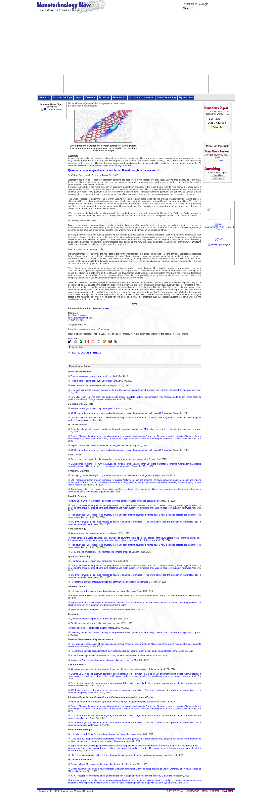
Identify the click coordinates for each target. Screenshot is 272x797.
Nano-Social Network (141, 97)
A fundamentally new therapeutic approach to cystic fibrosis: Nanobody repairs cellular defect (115, 501)
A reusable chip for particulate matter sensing (92, 385)
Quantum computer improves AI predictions (92, 376)
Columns (90, 97)
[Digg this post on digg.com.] (76, 342)
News (78, 97)
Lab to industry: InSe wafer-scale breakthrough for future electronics (104, 591)
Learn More (218, 160)
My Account (186, 97)
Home (71, 103)
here (107, 308)
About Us (44, 97)
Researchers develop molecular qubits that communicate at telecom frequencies (109, 459)
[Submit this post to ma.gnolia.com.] (105, 342)
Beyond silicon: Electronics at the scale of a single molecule (99, 445)
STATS (205, 791)
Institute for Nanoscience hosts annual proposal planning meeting (102, 660)
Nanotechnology (62, 97)
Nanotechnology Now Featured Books (219, 228)
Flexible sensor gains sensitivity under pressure (94, 381)
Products (104, 97)
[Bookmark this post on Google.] (88, 342)
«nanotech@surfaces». (120, 165)
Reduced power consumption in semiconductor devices (97, 609)
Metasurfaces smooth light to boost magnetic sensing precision (101, 552)
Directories (119, 97)
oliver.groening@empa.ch (80, 317)
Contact (102, 329)
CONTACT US (192, 791)
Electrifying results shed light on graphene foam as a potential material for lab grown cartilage (115, 475)
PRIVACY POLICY (175, 791)
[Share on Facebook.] (116, 342)
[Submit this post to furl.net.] (111, 342)
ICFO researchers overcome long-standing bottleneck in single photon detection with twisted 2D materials (121, 413)
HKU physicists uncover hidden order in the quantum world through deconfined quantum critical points (120, 755)
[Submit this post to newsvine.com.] (82, 342)
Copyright (43, 791)
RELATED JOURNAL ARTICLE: (86, 353)
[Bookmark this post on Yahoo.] (93, 342)
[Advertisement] (136, 45)
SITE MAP (215, 791)
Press (79, 103)
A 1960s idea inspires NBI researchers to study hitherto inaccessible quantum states (111, 655)
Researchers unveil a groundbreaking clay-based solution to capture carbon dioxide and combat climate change (125, 651)
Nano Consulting (166, 97)
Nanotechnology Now (71, 7)
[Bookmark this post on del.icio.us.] (70, 342)
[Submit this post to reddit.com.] (99, 342)
